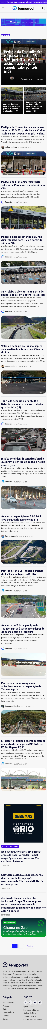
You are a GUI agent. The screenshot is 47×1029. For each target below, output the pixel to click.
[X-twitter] (26, 1002)
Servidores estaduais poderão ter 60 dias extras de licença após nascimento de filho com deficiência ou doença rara (22, 879)
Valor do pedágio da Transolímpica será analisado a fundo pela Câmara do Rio (22, 349)
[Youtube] (35, 1002)
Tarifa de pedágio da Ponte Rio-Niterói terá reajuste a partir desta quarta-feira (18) (22, 404)
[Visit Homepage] (23, 8)
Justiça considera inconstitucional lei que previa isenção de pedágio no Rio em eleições (23, 461)
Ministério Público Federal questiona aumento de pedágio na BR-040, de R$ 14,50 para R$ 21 (23, 744)
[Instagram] (30, 1002)
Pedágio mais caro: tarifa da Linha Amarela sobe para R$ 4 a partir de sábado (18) (21, 240)
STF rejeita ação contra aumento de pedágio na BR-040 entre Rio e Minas (23, 293)
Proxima (30, 946)
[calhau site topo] (23, 22)
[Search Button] (43, 8)
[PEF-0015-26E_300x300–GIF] (23, 823)
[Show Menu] (3, 8)
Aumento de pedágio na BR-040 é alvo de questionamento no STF (21, 518)
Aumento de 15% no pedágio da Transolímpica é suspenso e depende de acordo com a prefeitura (22, 628)
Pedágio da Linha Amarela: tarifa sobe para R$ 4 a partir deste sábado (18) (23, 185)
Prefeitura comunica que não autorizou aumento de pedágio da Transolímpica (21, 686)
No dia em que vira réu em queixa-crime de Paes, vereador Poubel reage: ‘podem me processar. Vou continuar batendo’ (21, 856)
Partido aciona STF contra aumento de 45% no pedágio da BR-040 (22, 572)
